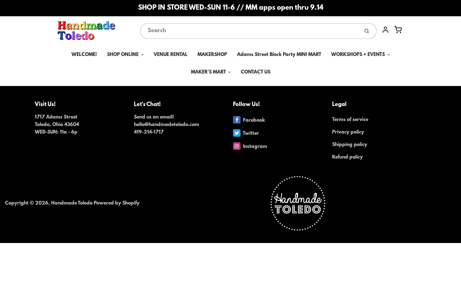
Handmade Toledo (72, 203)
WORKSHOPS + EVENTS (358, 55)
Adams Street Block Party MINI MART (279, 55)
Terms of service (350, 120)
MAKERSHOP (212, 55)
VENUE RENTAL (171, 55)
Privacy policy (348, 132)
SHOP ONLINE (123, 55)
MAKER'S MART (208, 72)
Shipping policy (349, 145)
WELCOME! (84, 55)
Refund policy (347, 157)
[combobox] (249, 31)
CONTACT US (255, 72)
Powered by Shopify (117, 203)
